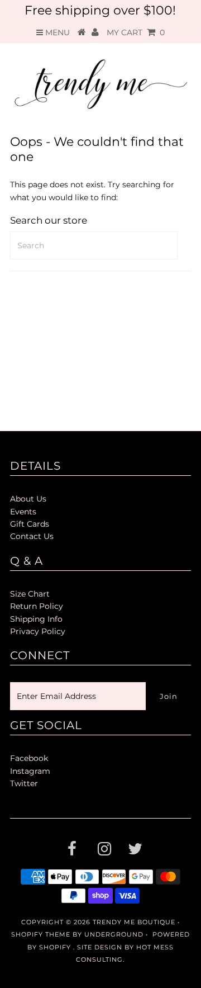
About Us (28, 499)
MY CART (136, 32)
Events (23, 512)
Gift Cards (29, 524)
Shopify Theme (40, 934)
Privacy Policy (37, 631)
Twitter (24, 783)
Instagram (30, 771)
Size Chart (30, 594)
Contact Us (32, 536)
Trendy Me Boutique (134, 922)
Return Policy (36, 606)
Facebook (29, 758)
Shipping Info (36, 619)
